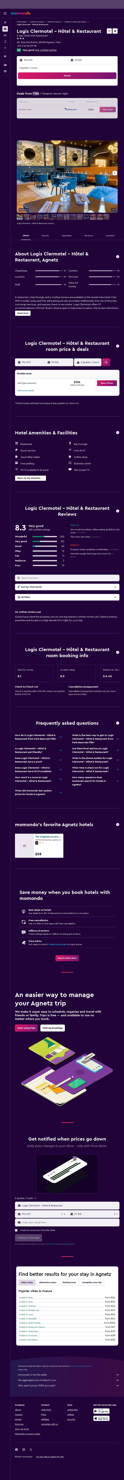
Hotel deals (21, 22)
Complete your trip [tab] (92, 1282)
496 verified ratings (46, 50)
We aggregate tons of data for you (37, 1380)
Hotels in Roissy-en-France (32, 1327)
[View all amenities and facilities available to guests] (117, 433)
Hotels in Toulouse (28, 1336)
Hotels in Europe (37, 22)
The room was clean (85, 537)
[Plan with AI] (5, 48)
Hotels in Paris (26, 1298)
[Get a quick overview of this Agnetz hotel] (117, 257)
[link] (67, 958)
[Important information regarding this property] (117, 653)
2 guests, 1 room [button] (28, 68)
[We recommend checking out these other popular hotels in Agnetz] (117, 825)
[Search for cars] (5, 35)
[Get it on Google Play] (101, 1411)
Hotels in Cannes (27, 1306)
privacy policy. (69, 1244)
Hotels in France (54, 22)
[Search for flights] (5, 23)
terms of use (54, 1244)
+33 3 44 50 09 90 (27, 46)
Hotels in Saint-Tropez (29, 1323)
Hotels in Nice (26, 1302)
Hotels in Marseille (27, 1319)
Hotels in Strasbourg (29, 1310)
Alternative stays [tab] (47, 1282)
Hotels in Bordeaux (28, 1340)
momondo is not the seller (32, 1375)
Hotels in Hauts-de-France (75, 22)
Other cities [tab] (27, 1282)
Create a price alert (57, 944)
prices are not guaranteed (80, 1366)
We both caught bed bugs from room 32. (92, 555)
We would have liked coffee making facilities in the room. (94, 531)
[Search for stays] (5, 29)
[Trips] (5, 56)
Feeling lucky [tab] (69, 1282)
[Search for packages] (5, 42)
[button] (5, 13)
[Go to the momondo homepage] (21, 13)
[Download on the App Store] (101, 1418)
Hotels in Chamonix (28, 1331)
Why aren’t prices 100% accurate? (36, 1385)
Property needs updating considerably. (94, 549)
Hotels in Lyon (26, 1315)
